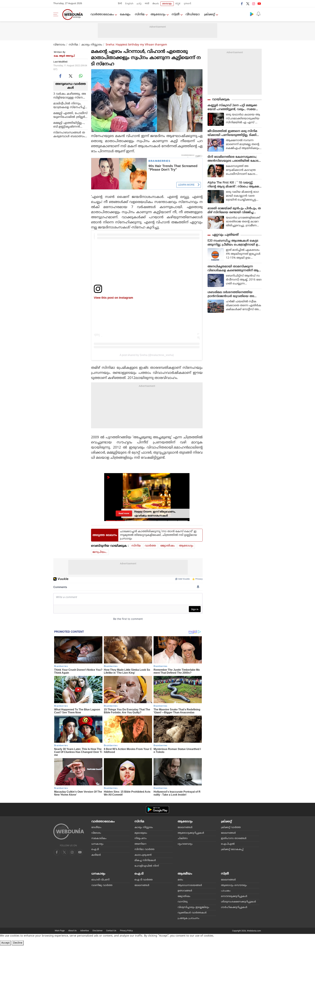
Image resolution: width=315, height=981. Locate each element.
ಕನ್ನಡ (177, 3)
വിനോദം (59, 45)
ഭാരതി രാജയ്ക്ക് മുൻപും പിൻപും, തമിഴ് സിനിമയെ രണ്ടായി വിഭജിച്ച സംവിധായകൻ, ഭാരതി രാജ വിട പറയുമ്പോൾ (234, 210)
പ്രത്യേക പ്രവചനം (188, 918)
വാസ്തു (183, 901)
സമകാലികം (98, 838)
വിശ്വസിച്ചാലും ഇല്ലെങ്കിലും (193, 907)
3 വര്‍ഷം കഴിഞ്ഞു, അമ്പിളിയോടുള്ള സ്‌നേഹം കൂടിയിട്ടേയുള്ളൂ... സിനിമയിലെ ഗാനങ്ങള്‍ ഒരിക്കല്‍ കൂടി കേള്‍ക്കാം (70, 96)
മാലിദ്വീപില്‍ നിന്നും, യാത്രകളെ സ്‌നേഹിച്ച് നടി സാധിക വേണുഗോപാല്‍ (69, 105)
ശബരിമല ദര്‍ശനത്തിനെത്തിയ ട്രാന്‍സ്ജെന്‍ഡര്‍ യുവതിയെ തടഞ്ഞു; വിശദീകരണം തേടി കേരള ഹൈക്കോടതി (231, 294)
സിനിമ (140, 14)
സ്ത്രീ (175, 14)
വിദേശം (96, 833)
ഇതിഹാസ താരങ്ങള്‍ (233, 838)
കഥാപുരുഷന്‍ (143, 855)
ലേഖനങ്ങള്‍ (185, 827)
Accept (5, 943)
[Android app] (157, 809)
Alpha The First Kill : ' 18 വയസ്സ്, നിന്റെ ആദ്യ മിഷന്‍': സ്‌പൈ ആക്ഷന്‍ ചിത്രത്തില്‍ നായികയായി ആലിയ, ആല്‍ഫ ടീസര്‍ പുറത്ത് (235, 185)
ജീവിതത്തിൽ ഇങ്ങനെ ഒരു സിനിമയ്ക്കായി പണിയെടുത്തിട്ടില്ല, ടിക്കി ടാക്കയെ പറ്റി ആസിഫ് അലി (232, 133)
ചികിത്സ (183, 838)
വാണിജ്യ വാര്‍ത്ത (101, 885)
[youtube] (259, 3)
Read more (124, 513)
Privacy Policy (126, 930)
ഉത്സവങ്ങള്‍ (185, 890)
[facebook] (242, 3)
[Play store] (252, 14)
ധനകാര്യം (97, 844)
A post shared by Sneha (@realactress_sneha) (147, 354)
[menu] (56, 14)
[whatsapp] (81, 76)
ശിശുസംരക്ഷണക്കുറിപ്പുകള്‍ (238, 901)
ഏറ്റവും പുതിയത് (225, 235)
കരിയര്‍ (96, 855)
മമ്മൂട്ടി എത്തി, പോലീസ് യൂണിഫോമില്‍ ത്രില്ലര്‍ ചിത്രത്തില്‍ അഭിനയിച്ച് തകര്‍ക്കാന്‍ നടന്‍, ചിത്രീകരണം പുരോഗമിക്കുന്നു (70, 115)
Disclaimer (98, 930)
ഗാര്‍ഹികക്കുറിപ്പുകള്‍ (234, 907)
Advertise (84, 930)
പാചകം (226, 890)
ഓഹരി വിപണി (100, 879)
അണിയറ (140, 844)
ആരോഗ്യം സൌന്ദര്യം (234, 885)
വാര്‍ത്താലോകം (102, 14)
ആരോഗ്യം (158, 14)
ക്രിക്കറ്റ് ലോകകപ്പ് (232, 849)
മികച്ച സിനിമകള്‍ (145, 860)
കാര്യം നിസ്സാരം (91, 45)
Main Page (60, 930)
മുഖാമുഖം (141, 833)
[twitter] (247, 3)
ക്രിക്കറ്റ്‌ (209, 14)
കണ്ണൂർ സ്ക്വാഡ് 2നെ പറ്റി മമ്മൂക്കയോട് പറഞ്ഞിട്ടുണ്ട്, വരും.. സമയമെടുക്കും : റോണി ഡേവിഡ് (232, 107)
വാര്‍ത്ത (150, 546)
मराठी (147, 3)
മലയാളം (167, 3)
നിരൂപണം (141, 838)
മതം (180, 879)
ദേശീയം (96, 827)
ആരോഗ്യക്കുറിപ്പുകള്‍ (191, 833)
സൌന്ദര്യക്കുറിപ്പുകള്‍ (234, 896)
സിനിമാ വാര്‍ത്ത (144, 849)
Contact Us (111, 930)
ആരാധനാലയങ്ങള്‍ (190, 885)
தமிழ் (139, 3)
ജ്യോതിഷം (167, 546)
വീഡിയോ (193, 14)
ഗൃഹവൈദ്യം (185, 844)
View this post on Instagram (113, 297)
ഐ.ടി (95, 849)
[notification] (258, 14)
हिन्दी (120, 3)
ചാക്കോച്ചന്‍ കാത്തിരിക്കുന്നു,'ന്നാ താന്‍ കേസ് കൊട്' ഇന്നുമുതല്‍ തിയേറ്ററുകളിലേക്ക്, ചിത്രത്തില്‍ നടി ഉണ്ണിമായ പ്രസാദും (158, 535)
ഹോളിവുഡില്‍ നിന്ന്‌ (147, 866)
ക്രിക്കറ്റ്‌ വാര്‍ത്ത (231, 827)
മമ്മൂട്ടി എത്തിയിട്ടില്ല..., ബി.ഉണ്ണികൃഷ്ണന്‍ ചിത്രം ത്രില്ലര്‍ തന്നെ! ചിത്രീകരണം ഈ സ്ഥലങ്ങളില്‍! (70, 125)
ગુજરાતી (187, 3)
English (129, 3)
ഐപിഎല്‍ (228, 844)
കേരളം (125, 14)
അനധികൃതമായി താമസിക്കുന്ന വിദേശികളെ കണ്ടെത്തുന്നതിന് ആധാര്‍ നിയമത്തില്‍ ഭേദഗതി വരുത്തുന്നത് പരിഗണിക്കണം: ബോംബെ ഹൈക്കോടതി (233, 269)
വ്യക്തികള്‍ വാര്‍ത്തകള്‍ (192, 912)
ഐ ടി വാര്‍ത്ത (144, 879)
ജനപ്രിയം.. (100, 552)
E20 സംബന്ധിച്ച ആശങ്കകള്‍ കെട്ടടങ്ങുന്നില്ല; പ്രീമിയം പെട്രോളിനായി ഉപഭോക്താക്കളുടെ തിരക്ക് (234, 243)
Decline (17, 943)
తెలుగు (155, 3)
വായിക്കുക (221, 99)
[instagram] (253, 3)
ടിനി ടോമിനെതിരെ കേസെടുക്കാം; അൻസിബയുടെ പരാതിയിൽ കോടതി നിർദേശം (233, 159)
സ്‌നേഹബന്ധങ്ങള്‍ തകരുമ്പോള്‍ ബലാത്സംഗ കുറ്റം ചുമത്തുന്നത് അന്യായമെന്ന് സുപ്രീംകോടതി (70, 134)
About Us (72, 930)
